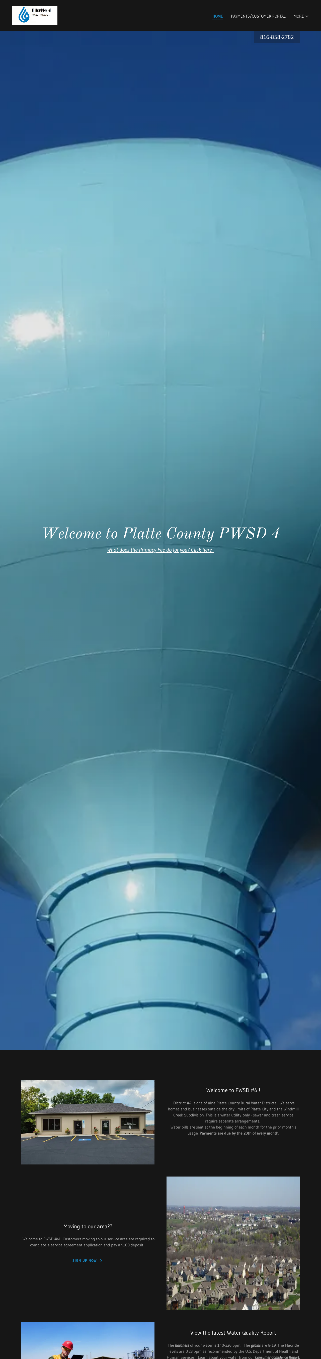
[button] (301, 16)
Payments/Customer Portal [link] (258, 16)
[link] (34, 15)
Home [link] (217, 16)
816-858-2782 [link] (277, 37)
